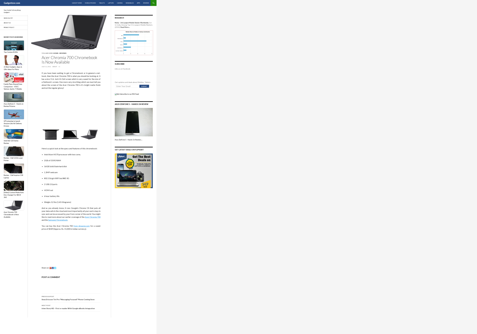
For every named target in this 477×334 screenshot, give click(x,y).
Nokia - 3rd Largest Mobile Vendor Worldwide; (132, 23)
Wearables (130, 3)
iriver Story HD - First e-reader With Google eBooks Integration (68, 306)
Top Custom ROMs (11, 52)
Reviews (146, 3)
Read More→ (125, 27)
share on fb (53, 268)
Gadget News (77, 3)
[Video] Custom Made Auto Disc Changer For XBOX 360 (14, 194)
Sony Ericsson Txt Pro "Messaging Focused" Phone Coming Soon (68, 298)
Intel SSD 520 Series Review (11, 142)
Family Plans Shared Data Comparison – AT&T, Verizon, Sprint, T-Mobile (13, 86)
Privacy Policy (9, 27)
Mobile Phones (90, 3)
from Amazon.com (82, 226)
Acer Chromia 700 (93, 217)
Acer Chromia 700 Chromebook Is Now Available (11, 214)
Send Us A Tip (8, 18)
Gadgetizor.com (12, 3)
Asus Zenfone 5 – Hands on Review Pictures (13, 105)
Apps (138, 3)
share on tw (55, 268)
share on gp (50, 268)
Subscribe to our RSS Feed (129, 94)
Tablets (102, 3)
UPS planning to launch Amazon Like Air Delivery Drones (13, 123)
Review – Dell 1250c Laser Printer (13, 159)
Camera (119, 3)
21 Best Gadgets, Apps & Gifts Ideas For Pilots (13, 68)
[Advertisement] (60, 107)
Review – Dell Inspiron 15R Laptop (13, 176)
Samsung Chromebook (58, 220)
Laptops (111, 3)
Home (55, 53)
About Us (7, 23)
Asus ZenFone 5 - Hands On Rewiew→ (128, 140)
